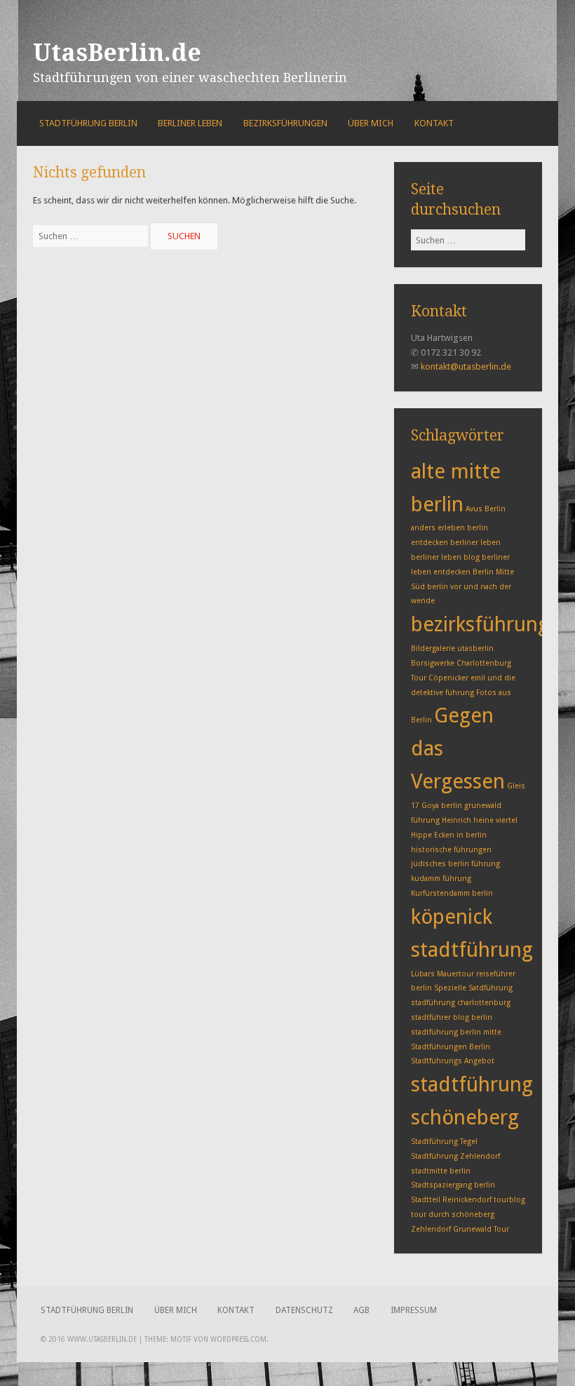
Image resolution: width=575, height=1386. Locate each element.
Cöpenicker (448, 677)
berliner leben (475, 542)
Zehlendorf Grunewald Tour (460, 1229)
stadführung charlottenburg (460, 1002)
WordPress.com (238, 1339)
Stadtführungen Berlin (450, 1046)
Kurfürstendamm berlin (452, 893)
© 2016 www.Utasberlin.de (89, 1339)
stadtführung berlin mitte (456, 1032)
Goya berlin (441, 805)
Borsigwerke (432, 663)
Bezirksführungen (285, 123)
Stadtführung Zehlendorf (455, 1156)
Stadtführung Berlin (88, 123)
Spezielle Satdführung (473, 988)
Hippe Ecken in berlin (449, 835)
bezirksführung (480, 624)
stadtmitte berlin (441, 1171)
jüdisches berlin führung (455, 863)
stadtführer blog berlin (451, 1017)
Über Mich (370, 123)
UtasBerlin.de (117, 53)
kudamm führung (441, 878)
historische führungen (451, 849)
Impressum (414, 1310)
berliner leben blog (445, 557)
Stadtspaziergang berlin (453, 1185)
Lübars (423, 973)
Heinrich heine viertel (480, 820)
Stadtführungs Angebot (452, 1060)
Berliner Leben (190, 123)
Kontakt (434, 123)
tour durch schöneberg (452, 1214)
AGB (361, 1310)
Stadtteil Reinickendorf (451, 1199)
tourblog (509, 1199)
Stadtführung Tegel (444, 1141)
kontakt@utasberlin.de (466, 366)
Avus (474, 508)
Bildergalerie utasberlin (452, 648)
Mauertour (455, 973)
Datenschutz (304, 1310)
